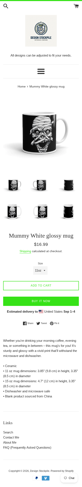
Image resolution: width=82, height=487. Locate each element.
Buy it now (41, 301)
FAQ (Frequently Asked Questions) (27, 447)
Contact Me (11, 437)
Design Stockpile (39, 471)
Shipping (25, 251)
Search (8, 432)
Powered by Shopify (62, 471)
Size (40, 263)
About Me (9, 442)
